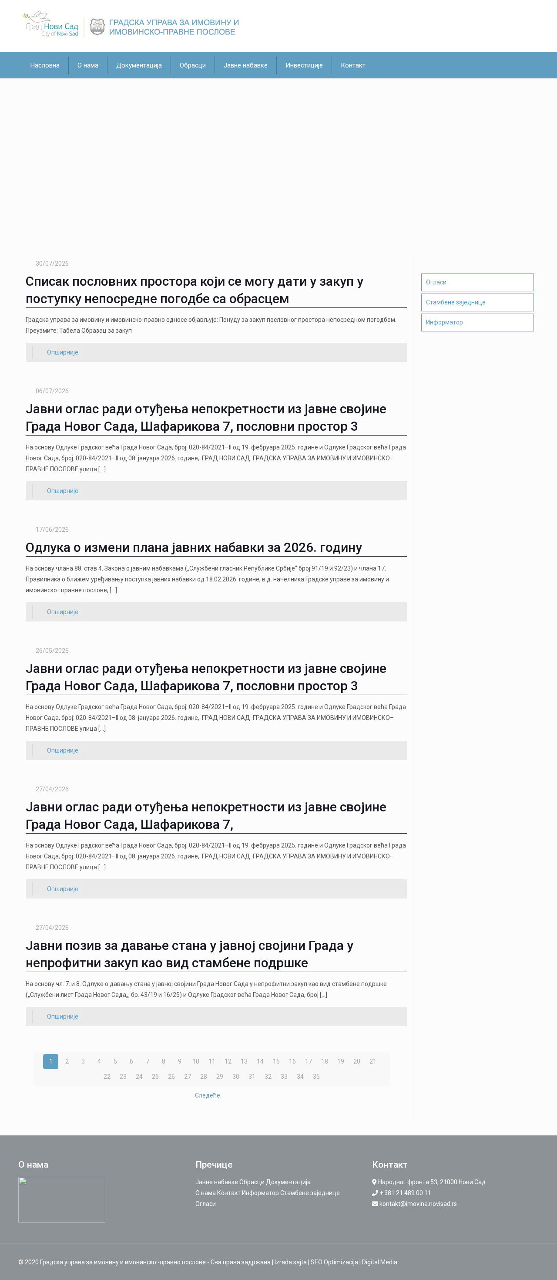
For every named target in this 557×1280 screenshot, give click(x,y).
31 (251, 1076)
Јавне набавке (216, 1182)
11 (211, 1061)
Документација (288, 1182)
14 (260, 1061)
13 (244, 1061)
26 (171, 1076)
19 (340, 1061)
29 (219, 1076)
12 (228, 1061)
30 (235, 1076)
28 (203, 1076)
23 (123, 1076)
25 (155, 1076)
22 (107, 1076)
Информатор (444, 322)
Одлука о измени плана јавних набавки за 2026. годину (194, 547)
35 (316, 1076)
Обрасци (252, 1182)
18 (324, 1061)
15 (276, 1061)
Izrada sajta (291, 1262)
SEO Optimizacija (334, 1262)
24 (139, 1076)
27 (187, 1076)
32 (268, 1076)
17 (308, 1061)
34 (300, 1076)
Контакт (229, 1192)
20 (356, 1061)
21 (372, 1061)
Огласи (436, 282)
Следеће (207, 1095)
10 (195, 1061)
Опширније (62, 352)
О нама (205, 1192)
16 (292, 1061)
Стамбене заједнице (456, 302)
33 (284, 1076)
